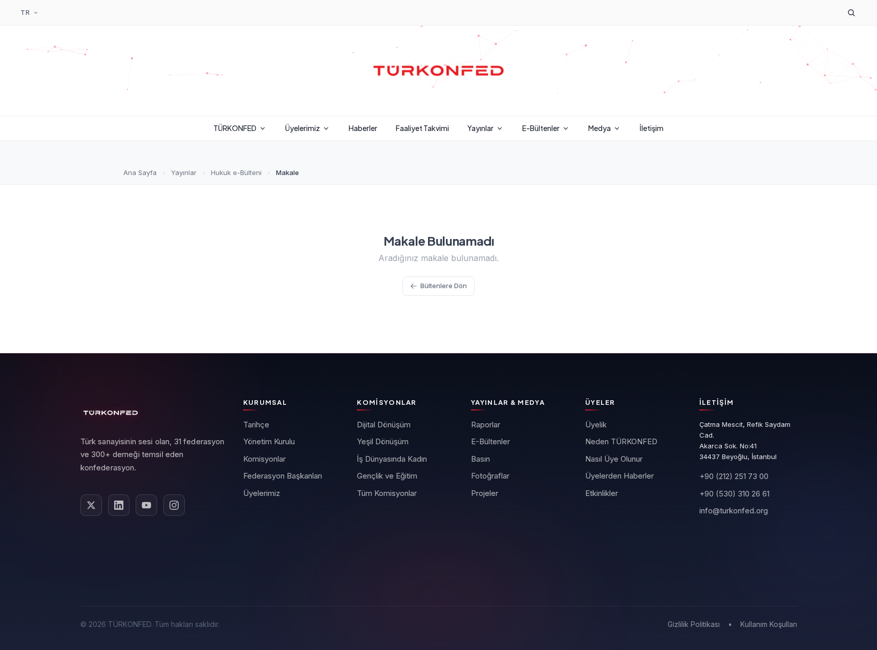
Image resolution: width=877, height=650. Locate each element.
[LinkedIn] (119, 505)
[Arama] (851, 13)
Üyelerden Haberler (619, 476)
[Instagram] (174, 505)
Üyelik (596, 424)
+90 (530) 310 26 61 (734, 494)
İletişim (651, 128)
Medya (599, 128)
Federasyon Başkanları (282, 476)
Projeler (484, 493)
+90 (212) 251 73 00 (733, 476)
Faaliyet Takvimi (422, 128)
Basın (480, 459)
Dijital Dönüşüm (384, 424)
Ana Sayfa (140, 172)
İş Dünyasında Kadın (392, 459)
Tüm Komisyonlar (387, 493)
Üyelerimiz (302, 128)
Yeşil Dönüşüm (383, 441)
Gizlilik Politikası (694, 624)
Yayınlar (480, 128)
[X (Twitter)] (91, 505)
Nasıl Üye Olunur (614, 459)
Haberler (363, 128)
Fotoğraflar (490, 476)
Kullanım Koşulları (768, 624)
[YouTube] (146, 505)
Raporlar (485, 424)
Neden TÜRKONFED (621, 441)
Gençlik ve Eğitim (387, 476)
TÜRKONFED (234, 128)
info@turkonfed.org (733, 510)
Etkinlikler (601, 493)
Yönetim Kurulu (269, 441)
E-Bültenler (541, 128)
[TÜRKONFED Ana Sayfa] (438, 70)
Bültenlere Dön (443, 285)
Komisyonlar (264, 459)
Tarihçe (256, 424)
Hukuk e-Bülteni (236, 172)
